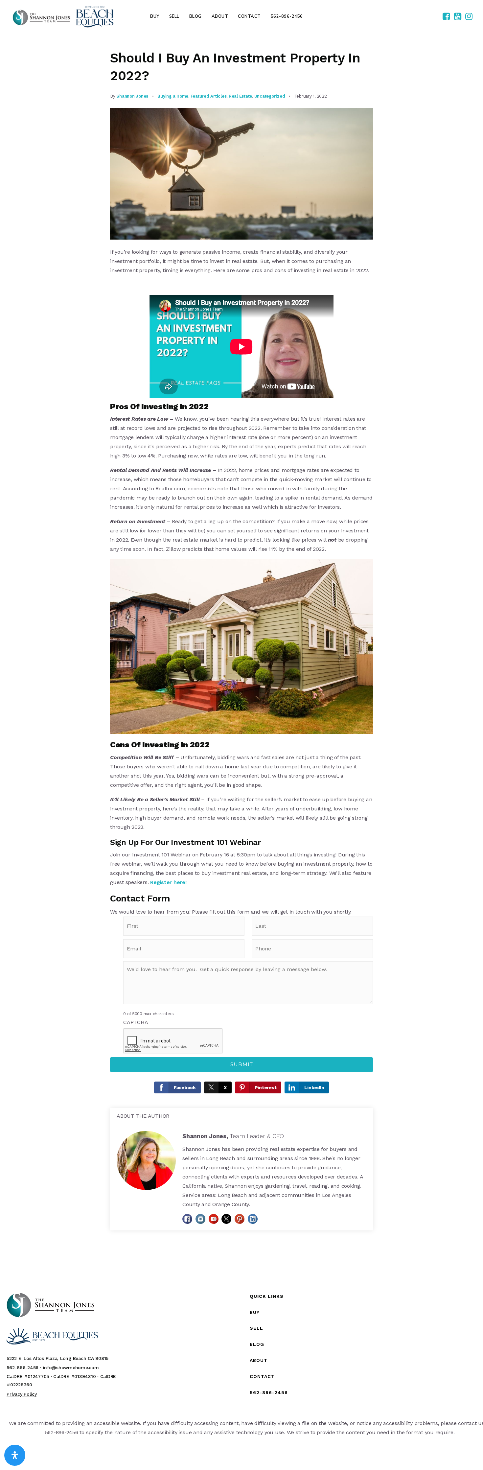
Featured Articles (209, 96)
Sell (256, 1328)
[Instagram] (468, 16)
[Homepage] (63, 16)
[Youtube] (457, 16)
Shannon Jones (132, 96)
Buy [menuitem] (154, 16)
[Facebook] (446, 16)
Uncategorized (269, 96)
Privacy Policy (22, 1394)
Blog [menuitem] (195, 16)
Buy (255, 1312)
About (258, 1360)
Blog (257, 1344)
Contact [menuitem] (249, 16)
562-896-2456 (269, 1392)
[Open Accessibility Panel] (14, 1455)
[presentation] (173, 1041)
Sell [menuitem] (174, 16)
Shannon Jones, (233, 1135)
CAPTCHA (135, 1022)
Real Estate (240, 96)
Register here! (168, 882)
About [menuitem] (220, 16)
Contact (262, 1376)
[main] (241, 646)
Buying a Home (172, 96)
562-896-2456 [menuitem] (287, 16)
